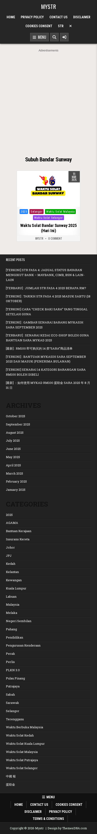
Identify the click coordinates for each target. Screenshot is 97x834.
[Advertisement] (48, 103)
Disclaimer (81, 17)
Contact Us (58, 17)
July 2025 (13, 440)
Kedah (10, 563)
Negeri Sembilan (18, 621)
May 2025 (13, 457)
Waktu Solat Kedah (20, 735)
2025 (24, 211)
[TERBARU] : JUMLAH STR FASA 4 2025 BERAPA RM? (46, 288)
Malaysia (12, 604)
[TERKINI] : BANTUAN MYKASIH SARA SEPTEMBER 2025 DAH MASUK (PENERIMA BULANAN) (46, 359)
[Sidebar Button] (64, 37)
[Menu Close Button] (70, 26)
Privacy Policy (32, 17)
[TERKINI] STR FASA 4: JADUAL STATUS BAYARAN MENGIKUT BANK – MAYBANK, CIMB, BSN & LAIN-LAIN (45, 275)
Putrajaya (13, 686)
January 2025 (15, 489)
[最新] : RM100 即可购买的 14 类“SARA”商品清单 (39, 348)
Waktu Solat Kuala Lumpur (25, 743)
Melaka (11, 613)
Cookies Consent (38, 26)
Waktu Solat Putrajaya (22, 760)
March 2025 (14, 473)
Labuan (11, 596)
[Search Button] (54, 37)
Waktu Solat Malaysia (60, 211)
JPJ (9, 555)
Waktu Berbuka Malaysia (24, 727)
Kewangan (14, 580)
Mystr (48, 6)
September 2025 (18, 424)
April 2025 (13, 465)
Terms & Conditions (48, 819)
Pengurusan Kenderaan (23, 645)
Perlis (10, 662)
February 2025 (16, 481)
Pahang (11, 629)
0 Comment (55, 238)
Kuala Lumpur (16, 588)
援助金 (10, 784)
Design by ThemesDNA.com (67, 828)
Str (61, 26)
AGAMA (12, 523)
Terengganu (15, 719)
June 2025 (13, 449)
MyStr (39, 238)
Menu (41, 37)
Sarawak (12, 703)
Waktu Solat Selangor (48, 217)
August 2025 (15, 432)
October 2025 (15, 416)
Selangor (36, 211)
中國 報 (11, 776)
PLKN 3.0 (13, 670)
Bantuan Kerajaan (18, 531)
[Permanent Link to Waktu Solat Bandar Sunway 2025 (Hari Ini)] (48, 189)
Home (11, 17)
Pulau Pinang (15, 678)
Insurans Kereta (17, 539)
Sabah (10, 694)
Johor (10, 547)
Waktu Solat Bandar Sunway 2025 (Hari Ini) (48, 228)
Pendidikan (14, 637)
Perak (10, 653)
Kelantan (12, 572)
